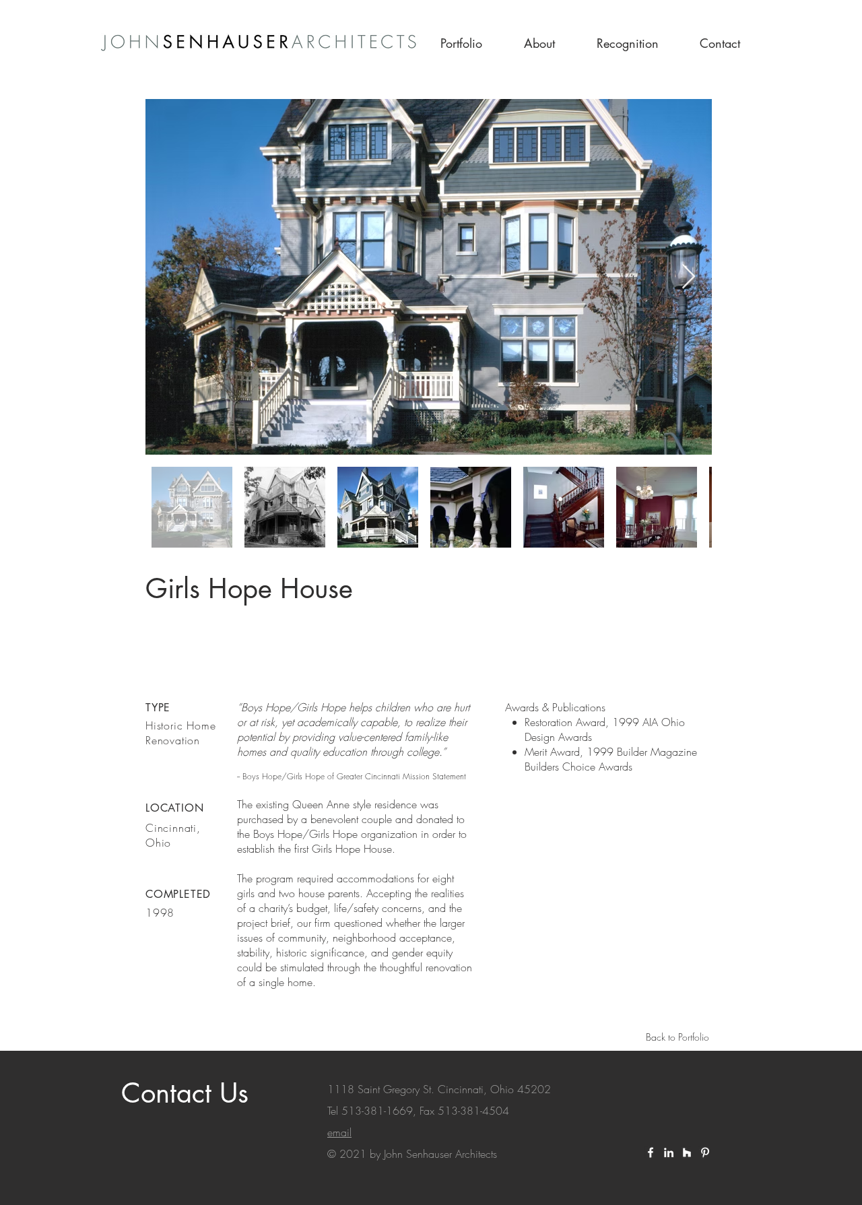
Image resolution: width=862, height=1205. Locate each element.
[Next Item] (688, 277)
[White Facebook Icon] (650, 1152)
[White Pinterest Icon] (705, 1152)
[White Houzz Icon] (687, 1152)
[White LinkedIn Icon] (668, 1152)
